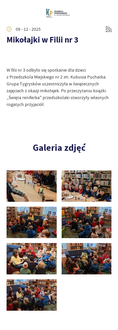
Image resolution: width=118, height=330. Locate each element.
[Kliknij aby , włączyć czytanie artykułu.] (12, 57)
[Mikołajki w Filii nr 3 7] (32, 186)
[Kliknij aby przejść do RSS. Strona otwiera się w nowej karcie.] (109, 29)
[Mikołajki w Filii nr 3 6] (87, 186)
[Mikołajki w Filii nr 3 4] (87, 222)
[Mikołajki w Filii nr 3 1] (32, 295)
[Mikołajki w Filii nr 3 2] (87, 258)
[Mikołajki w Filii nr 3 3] (32, 258)
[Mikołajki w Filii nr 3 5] (32, 222)
